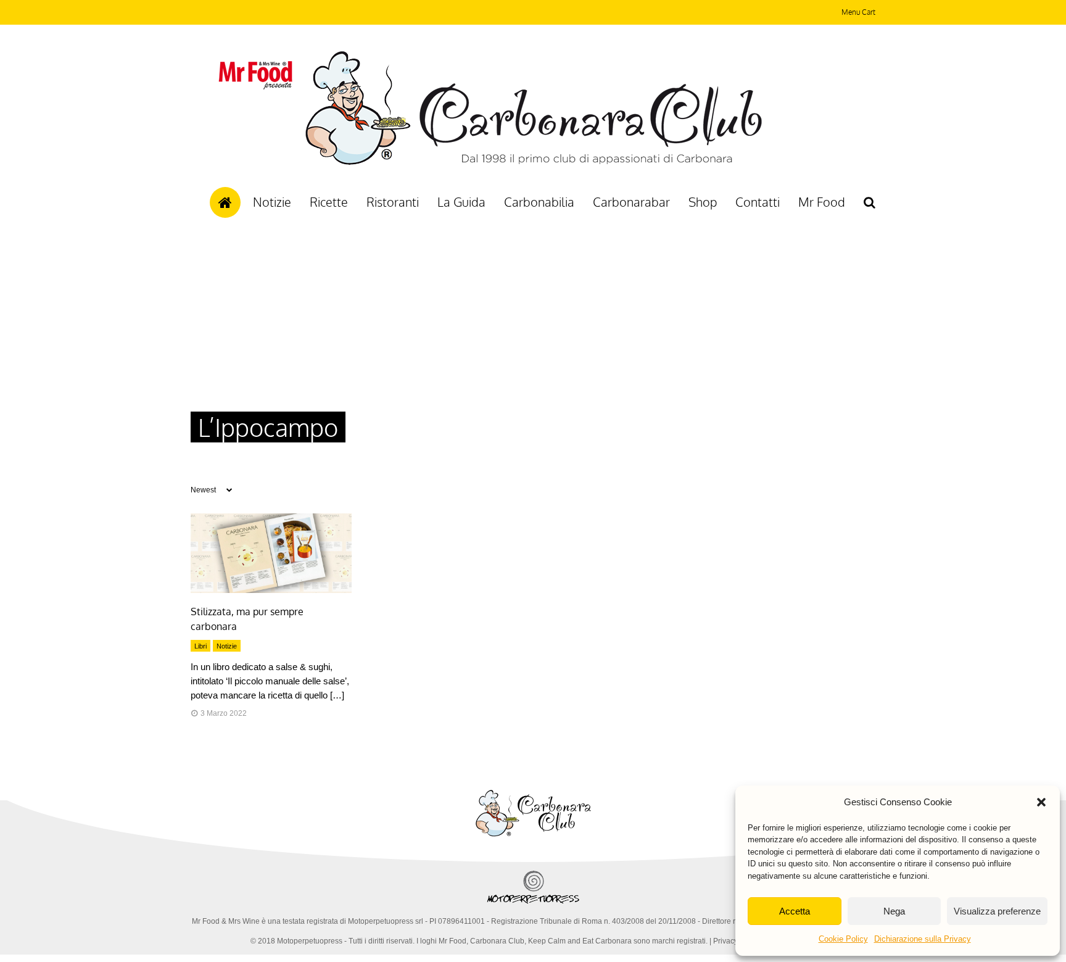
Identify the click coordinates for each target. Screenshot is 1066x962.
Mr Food (821, 202)
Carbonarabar (631, 202)
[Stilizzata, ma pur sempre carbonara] (271, 590)
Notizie (272, 202)
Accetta (794, 911)
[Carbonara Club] (533, 163)
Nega (894, 911)
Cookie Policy (843, 938)
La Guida (461, 202)
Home (225, 202)
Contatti (757, 202)
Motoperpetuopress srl (385, 921)
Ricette (329, 202)
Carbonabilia (539, 202)
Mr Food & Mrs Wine (226, 921)
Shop (702, 202)
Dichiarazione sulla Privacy (922, 938)
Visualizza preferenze (997, 911)
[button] (1041, 802)
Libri (200, 646)
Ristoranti (392, 202)
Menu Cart (858, 12)
